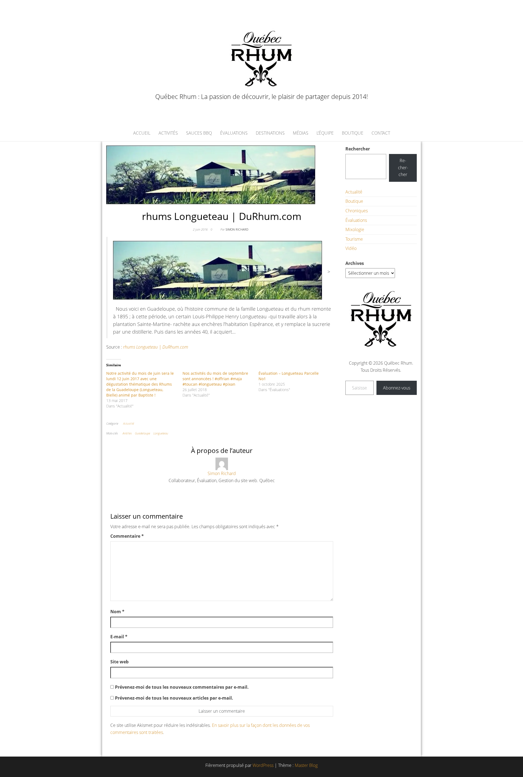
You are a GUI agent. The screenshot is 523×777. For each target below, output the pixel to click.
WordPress (263, 765)
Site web (119, 662)
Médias (300, 133)
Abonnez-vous (396, 388)
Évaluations (234, 133)
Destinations (270, 133)
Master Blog (306, 765)
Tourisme (354, 239)
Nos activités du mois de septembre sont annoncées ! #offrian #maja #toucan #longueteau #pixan (215, 379)
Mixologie (354, 229)
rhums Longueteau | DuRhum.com (155, 347)
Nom (117, 612)
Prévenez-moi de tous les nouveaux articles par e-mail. (174, 698)
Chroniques (356, 211)
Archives (354, 263)
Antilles (127, 433)
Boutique (352, 133)
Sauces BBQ (199, 133)
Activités (168, 133)
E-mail (118, 637)
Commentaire (127, 536)
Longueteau (160, 433)
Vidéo (351, 248)
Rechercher (357, 149)
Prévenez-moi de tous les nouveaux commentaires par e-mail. (182, 687)
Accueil (141, 133)
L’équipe (325, 133)
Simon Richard (237, 229)
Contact (381, 133)
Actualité (128, 423)
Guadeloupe (142, 433)
